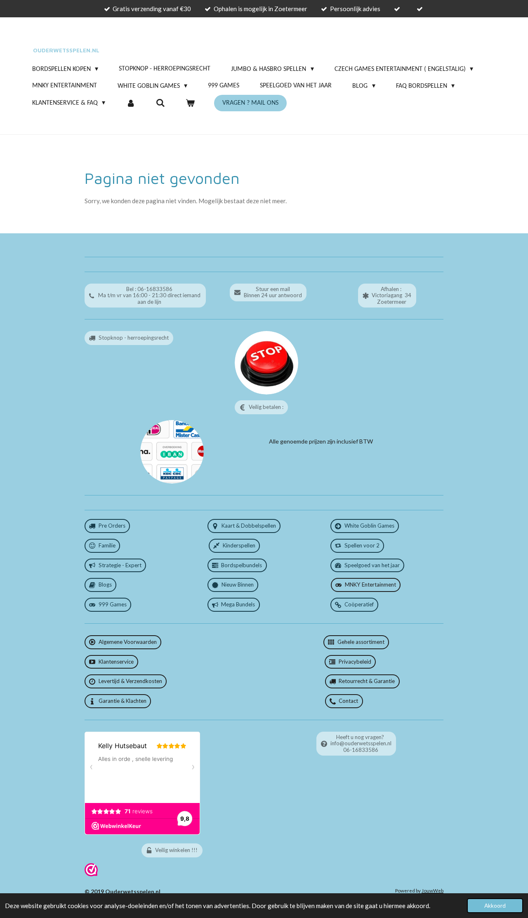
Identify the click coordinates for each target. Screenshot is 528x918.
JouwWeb (432, 890)
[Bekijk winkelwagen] (190, 103)
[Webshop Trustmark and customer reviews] (91, 874)
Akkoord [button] (495, 905)
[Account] (130, 103)
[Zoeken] (160, 103)
